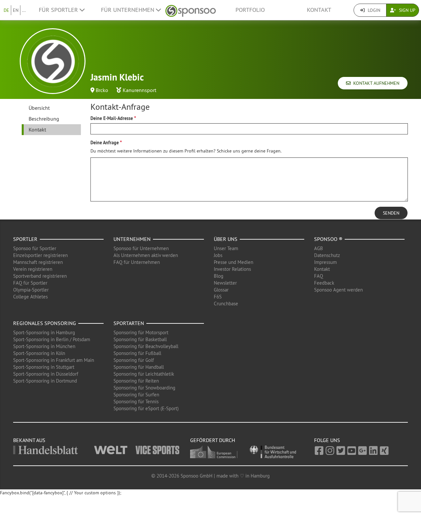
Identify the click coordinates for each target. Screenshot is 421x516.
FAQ (318, 276)
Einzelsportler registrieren (40, 255)
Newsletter (225, 283)
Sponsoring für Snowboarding (144, 388)
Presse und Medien (233, 262)
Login (373, 10)
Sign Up (406, 10)
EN (15, 10)
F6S (218, 296)
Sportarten (128, 323)
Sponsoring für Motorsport (140, 332)
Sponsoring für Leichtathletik (143, 374)
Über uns (225, 239)
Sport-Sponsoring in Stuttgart (43, 367)
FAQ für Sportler (30, 283)
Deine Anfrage (104, 143)
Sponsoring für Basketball (140, 339)
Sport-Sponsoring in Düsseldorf (45, 374)
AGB (318, 248)
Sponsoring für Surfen (136, 394)
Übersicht (39, 108)
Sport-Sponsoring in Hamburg (44, 332)
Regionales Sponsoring (44, 323)
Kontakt (319, 9)
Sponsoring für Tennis (136, 401)
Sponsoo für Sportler (34, 248)
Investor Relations (232, 269)
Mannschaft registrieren (38, 262)
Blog (218, 276)
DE (6, 10)
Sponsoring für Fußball (137, 353)
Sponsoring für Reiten (136, 381)
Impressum (325, 262)
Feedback (324, 283)
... (24, 10)
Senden (391, 213)
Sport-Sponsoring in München (44, 346)
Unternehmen (132, 239)
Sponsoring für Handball (138, 367)
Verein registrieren (32, 269)
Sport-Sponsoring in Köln (39, 353)
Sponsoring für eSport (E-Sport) (146, 408)
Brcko (102, 90)
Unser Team (226, 248)
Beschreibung (44, 118)
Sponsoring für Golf (133, 360)
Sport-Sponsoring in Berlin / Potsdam (51, 339)
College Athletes (30, 296)
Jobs (218, 255)
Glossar (221, 290)
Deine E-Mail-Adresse (111, 118)
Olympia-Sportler (31, 290)
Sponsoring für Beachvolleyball (145, 346)
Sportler (25, 239)
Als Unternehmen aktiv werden (145, 255)
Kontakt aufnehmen (375, 83)
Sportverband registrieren (40, 276)
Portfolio (250, 9)
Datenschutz (327, 255)
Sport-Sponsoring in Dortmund (45, 381)
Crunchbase (226, 303)
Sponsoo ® (328, 239)
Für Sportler (59, 9)
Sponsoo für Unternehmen (141, 248)
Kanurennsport (139, 90)
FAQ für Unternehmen (136, 262)
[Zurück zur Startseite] (190, 10)
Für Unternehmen (128, 9)
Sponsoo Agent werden (338, 290)
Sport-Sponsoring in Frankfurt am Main (53, 360)
